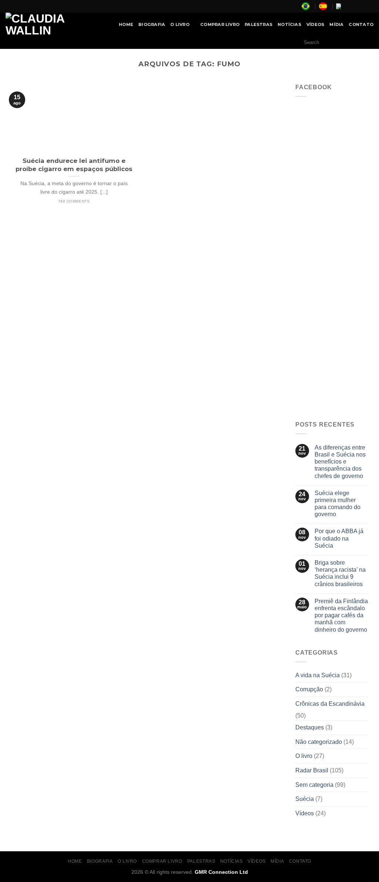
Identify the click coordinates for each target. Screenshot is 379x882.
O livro (303, 756)
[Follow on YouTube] (370, 6)
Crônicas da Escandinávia (330, 704)
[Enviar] (366, 42)
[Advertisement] (331, 300)
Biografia (151, 24)
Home (126, 24)
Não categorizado (318, 742)
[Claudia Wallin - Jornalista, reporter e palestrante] (54, 24)
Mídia (336, 24)
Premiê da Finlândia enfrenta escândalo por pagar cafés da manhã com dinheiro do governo (341, 615)
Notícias (289, 24)
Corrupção (309, 689)
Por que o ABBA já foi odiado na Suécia (339, 538)
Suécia (304, 799)
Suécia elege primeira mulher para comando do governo (337, 504)
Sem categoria (314, 785)
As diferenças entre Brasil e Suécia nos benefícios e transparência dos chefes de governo (340, 461)
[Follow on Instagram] (355, 6)
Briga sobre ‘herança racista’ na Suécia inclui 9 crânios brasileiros (340, 573)
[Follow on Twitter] (362, 6)
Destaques (309, 727)
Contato (361, 24)
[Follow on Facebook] (348, 6)
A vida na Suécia (317, 675)
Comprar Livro (219, 24)
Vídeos (315, 24)
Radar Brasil (311, 770)
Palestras (258, 24)
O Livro (180, 24)
